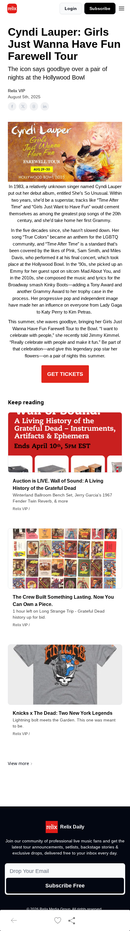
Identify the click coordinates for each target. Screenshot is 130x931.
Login (71, 8)
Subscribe (99, 8)
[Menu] (121, 7)
